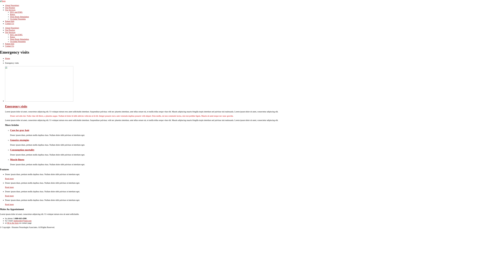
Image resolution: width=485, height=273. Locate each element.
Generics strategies (19, 140)
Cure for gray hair (19, 130)
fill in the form (13, 223)
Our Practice (10, 8)
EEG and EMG (16, 12)
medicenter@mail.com (22, 221)
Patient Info (9, 21)
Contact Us (9, 23)
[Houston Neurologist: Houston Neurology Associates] (3, 1)
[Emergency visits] (39, 101)
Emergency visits (16, 106)
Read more (9, 179)
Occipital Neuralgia (18, 19)
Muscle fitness (17, 159)
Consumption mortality (22, 150)
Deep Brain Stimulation (19, 17)
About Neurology (12, 5)
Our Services (10, 10)
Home (7, 58)
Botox (12, 14)
